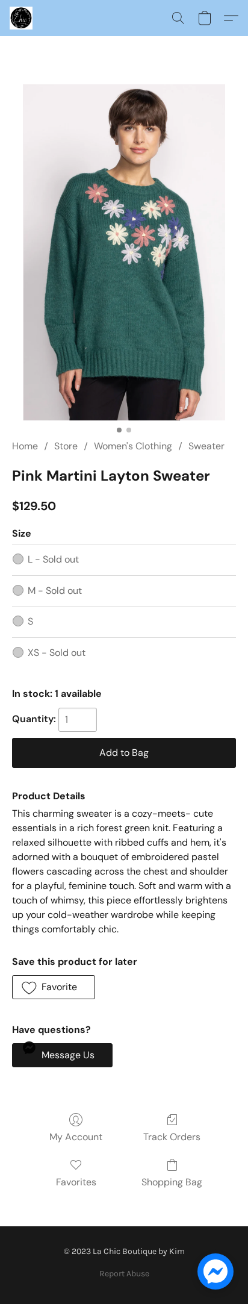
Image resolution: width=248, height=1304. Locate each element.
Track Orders (171, 1137)
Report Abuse (124, 1273)
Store (66, 446)
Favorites (76, 1182)
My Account (75, 1137)
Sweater (206, 446)
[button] (22, 18)
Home (25, 446)
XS (56, 652)
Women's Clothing (133, 446)
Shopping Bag (171, 1182)
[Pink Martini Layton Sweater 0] (124, 252)
